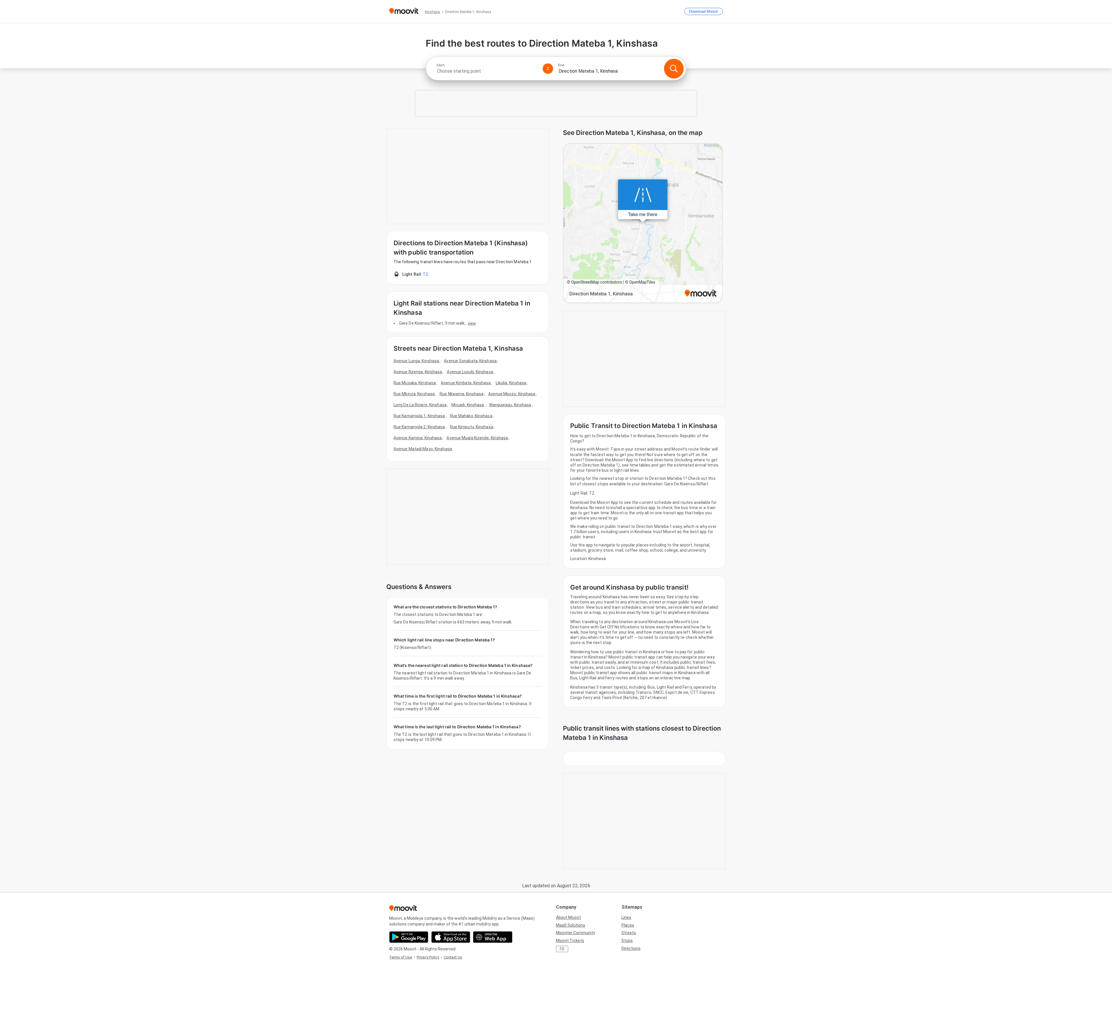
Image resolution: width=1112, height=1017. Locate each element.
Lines (626, 917)
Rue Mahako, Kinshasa (471, 416)
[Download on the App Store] (450, 937)
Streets (628, 932)
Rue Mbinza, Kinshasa (414, 394)
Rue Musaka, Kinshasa (415, 383)
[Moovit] (403, 11)
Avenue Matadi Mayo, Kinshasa (423, 449)
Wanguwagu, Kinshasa (510, 405)
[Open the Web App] (492, 937)
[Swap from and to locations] (548, 68)
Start (440, 65)
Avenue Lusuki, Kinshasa (470, 372)
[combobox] (487, 71)
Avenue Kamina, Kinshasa (418, 438)
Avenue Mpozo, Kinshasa (511, 394)
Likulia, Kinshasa (511, 383)
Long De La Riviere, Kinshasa (420, 405)
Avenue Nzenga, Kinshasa (418, 372)
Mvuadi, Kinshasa (467, 405)
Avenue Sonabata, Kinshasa (470, 360)
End (561, 65)
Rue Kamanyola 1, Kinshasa (419, 416)
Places (627, 925)
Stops (627, 940)
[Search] (674, 68)
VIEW (472, 323)
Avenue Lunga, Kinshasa (416, 360)
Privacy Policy (428, 957)
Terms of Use (400, 957)
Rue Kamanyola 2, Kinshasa (419, 427)
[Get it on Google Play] (408, 937)
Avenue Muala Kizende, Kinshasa (477, 438)
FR (562, 949)
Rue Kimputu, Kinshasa (471, 427)
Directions (631, 948)
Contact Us (453, 957)
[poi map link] (643, 223)
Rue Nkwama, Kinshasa (461, 394)
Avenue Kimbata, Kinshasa (466, 383)
